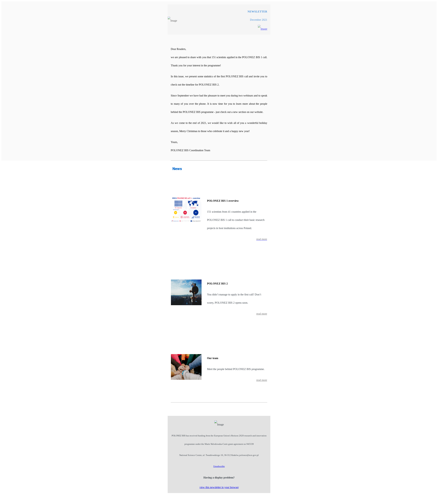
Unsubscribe (219, 466)
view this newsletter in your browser (219, 487)
